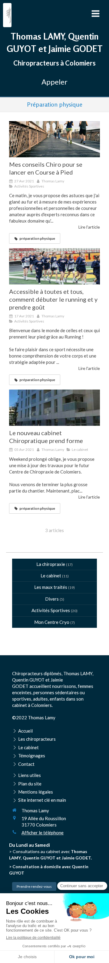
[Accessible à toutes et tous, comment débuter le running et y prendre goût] (54, 266)
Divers (52, 599)
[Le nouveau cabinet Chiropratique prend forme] (54, 408)
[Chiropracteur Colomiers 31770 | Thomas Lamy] (9, 15)
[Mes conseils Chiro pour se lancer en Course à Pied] (54, 139)
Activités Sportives (50, 610)
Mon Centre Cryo (51, 622)
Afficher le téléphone (42, 832)
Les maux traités (50, 587)
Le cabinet (51, 575)
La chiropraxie (50, 564)
